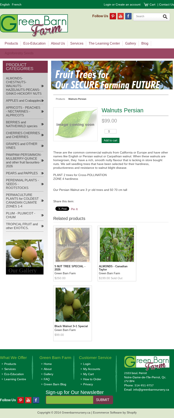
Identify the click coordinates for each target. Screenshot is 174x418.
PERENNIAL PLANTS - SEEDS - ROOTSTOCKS (22, 184)
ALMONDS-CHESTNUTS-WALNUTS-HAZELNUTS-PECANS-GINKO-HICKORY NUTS (24, 86)
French (16, 4)
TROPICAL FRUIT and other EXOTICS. (22, 226)
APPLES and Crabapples (23, 100)
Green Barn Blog (55, 384)
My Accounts (91, 369)
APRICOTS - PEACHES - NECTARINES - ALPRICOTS (23, 111)
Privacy (88, 384)
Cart (153, 4)
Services (10, 369)
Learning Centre (15, 379)
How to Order (92, 379)
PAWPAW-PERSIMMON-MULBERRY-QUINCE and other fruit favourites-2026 (24, 160)
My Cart (88, 374)
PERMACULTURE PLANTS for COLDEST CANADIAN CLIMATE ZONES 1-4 (22, 200)
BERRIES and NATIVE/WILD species (22, 124)
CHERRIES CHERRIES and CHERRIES (23, 135)
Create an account (128, 4)
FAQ (47, 379)
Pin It (74, 209)
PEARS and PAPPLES (22, 173)
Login (107, 4)
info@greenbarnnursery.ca (151, 389)
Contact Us (166, 4)
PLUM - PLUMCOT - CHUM (20, 215)
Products (10, 364)
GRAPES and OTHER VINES (21, 145)
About (48, 369)
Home (48, 364)
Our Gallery (22, 270)
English (5, 4)
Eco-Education (14, 374)
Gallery (48, 374)
